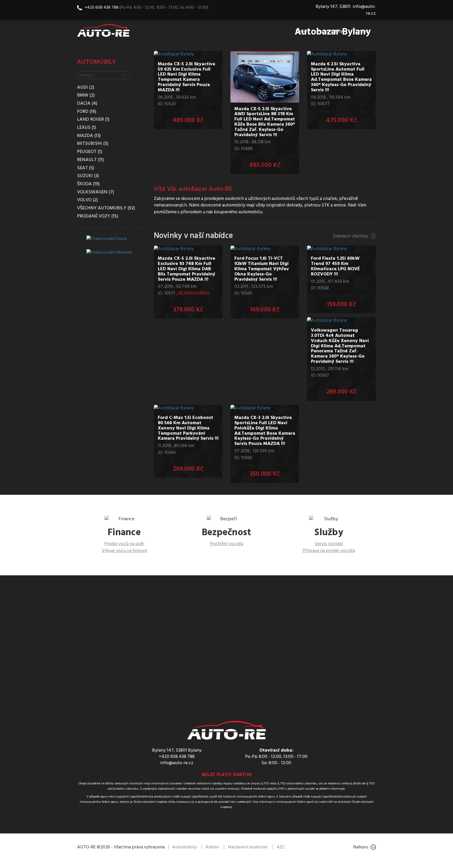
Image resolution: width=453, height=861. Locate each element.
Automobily (96, 62)
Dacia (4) (87, 103)
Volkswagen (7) (95, 192)
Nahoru (360, 847)
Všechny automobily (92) (106, 208)
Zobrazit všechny (350, 236)
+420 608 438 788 (101, 7)
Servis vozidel (329, 544)
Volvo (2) (87, 200)
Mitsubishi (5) (92, 143)
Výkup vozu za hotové (124, 551)
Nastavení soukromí (248, 847)
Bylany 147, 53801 (333, 6)
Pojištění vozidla (226, 544)
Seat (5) (85, 168)
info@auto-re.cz (364, 10)
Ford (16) (86, 111)
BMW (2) (86, 95)
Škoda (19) (88, 184)
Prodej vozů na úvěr (124, 544)
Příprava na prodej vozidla (329, 551)
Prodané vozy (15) (97, 216)
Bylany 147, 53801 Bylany (177, 750)
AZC (281, 847)
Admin (212, 847)
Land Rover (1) (93, 119)
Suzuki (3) (88, 176)
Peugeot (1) (89, 151)
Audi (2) (85, 87)
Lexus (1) (86, 127)
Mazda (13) (89, 135)
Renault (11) (90, 160)
